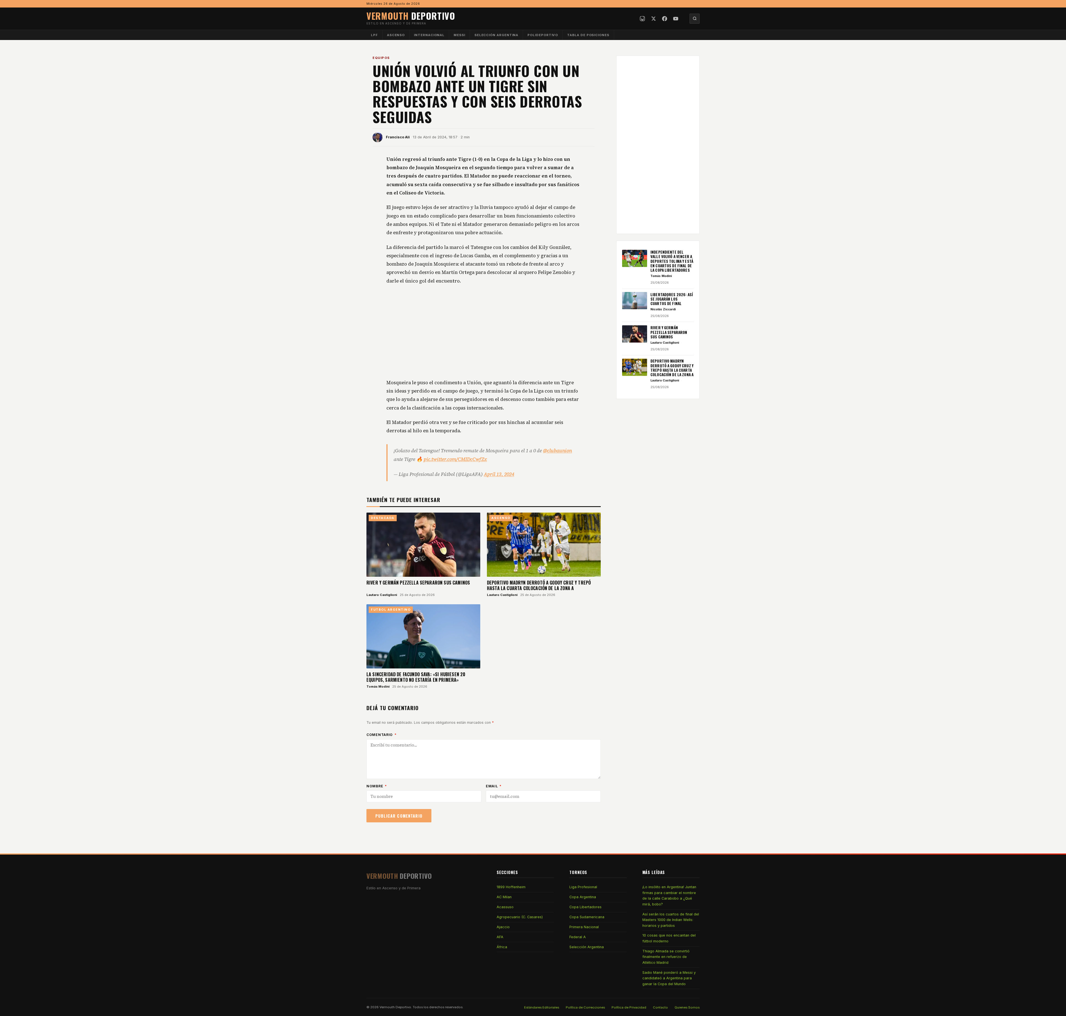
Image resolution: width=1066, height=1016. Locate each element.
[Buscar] (695, 19)
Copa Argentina (582, 897)
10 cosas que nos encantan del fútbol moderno (669, 938)
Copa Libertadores (585, 907)
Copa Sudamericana (586, 917)
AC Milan (504, 897)
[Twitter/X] (653, 19)
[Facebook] (665, 19)
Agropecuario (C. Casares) (520, 917)
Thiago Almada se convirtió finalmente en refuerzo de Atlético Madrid (666, 957)
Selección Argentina (496, 35)
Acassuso (505, 907)
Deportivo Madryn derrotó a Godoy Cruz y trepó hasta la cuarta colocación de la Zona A (539, 585)
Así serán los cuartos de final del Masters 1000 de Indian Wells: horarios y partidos (670, 920)
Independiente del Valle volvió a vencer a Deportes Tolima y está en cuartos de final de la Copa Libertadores (671, 261)
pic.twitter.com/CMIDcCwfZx (455, 459)
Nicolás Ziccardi (663, 309)
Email (494, 786)
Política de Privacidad (629, 1007)
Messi (459, 35)
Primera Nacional (584, 927)
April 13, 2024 (499, 474)
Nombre (376, 786)
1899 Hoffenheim (511, 887)
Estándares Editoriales (541, 1007)
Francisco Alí (398, 137)
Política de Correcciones (585, 1007)
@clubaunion (557, 450)
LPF (374, 35)
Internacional (429, 35)
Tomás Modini (377, 686)
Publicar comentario (399, 816)
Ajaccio (503, 927)
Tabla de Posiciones (588, 35)
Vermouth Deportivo (395, 1007)
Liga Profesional (583, 887)
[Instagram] (642, 19)
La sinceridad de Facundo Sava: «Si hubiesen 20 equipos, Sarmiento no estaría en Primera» (415, 677)
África (502, 947)
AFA (500, 937)
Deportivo (410, 15)
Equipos (381, 58)
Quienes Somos (687, 1007)
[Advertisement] (483, 332)
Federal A (577, 937)
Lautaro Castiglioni (381, 595)
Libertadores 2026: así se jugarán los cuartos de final (671, 298)
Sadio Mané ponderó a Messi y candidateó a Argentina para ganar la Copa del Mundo (669, 978)
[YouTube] (676, 19)
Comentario (381, 735)
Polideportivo (542, 35)
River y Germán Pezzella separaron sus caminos (418, 582)
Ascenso (396, 35)
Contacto (660, 1007)
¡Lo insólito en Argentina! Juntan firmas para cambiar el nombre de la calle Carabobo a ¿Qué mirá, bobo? (669, 895)
